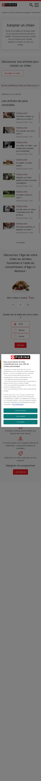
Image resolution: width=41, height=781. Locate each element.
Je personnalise (20, 410)
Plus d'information (18, 404)
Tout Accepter (20, 416)
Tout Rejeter (21, 422)
